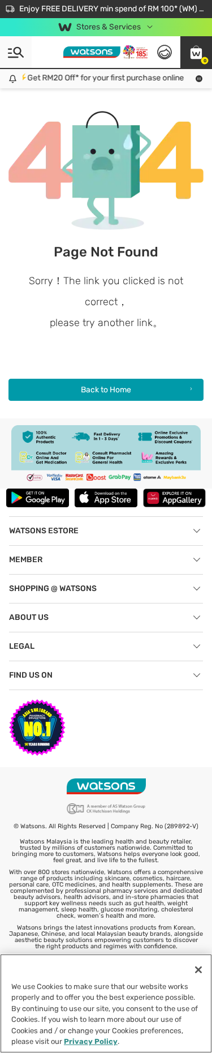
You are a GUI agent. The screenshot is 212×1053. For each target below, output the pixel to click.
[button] (196, 52)
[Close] (198, 969)
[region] (106, 1003)
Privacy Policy (91, 1041)
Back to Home (106, 390)
